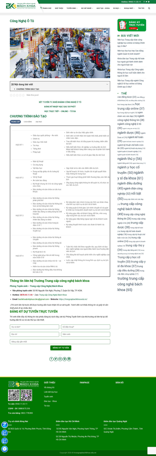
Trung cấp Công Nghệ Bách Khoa (53, 295)
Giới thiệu (59, 8)
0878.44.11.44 (26, 295)
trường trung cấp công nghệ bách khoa (130, 284)
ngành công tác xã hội (131, 128)
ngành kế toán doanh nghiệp (133, 141)
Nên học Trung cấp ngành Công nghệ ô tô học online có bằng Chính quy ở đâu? (130, 83)
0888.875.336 (24, 408)
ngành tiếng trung (139, 163)
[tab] (15, 122)
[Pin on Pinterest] (65, 359)
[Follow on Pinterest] (148, 2)
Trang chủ (46, 8)
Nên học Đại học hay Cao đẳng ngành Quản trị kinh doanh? (130, 52)
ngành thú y (129, 159)
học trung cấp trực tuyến (127, 113)
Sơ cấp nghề (86, 8)
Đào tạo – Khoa (103, 8)
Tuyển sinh (71, 8)
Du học (116, 8)
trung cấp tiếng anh (131, 250)
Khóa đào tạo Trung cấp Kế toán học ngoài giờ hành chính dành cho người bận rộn (130, 61)
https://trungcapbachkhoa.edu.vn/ (73, 299)
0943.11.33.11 (21, 404)
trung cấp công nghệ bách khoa (129, 209)
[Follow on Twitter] (146, 2)
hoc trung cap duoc (126, 104)
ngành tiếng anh (124, 163)
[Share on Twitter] (56, 359)
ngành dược (128, 132)
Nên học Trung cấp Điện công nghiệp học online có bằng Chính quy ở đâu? (131, 43)
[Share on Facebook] (51, 359)
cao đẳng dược (126, 97)
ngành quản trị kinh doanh (127, 155)
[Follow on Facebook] (144, 2)
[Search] (149, 8)
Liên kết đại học (51, 392)
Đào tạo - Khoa (50, 401)
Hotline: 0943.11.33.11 (131, 2)
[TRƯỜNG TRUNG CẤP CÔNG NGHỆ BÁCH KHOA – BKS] (20, 6)
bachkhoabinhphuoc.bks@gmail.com (33, 299)
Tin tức (141, 8)
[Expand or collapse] (107, 84)
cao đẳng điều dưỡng (136, 100)
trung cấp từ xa (137, 254)
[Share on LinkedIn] (69, 359)
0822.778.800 (27, 413)
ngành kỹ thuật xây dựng (134, 148)
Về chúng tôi (49, 387)
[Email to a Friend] (60, 359)
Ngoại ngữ (128, 8)
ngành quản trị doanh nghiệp (129, 151)
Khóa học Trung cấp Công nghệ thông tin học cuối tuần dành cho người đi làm (131, 72)
